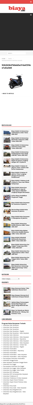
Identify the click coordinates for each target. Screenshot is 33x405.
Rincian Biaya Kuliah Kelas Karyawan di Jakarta (19, 210)
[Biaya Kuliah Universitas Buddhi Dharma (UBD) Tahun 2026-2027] (7, 225)
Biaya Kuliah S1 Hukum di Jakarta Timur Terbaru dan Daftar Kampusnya (20, 167)
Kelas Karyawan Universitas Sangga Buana (15, 362)
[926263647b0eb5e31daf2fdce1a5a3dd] (16, 90)
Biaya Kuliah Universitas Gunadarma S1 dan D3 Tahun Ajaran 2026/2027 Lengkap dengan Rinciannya (20, 190)
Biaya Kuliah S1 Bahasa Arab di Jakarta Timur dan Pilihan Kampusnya (20, 182)
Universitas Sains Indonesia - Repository (14, 339)
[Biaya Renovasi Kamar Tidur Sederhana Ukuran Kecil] (7, 290)
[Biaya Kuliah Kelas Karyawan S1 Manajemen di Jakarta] (7, 218)
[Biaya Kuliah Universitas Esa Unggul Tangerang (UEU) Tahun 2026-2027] (7, 246)
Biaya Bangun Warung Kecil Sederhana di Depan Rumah (20, 296)
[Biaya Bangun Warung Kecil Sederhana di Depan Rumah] (7, 297)
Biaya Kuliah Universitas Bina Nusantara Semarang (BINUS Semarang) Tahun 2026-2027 (19, 267)
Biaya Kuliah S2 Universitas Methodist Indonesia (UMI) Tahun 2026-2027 (19, 139)
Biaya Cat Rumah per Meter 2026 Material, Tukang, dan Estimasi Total (20, 311)
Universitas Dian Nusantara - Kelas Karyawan (16, 333)
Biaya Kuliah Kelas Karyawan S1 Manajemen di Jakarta (20, 217)
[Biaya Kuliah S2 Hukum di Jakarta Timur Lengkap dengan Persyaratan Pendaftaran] (7, 174)
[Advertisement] (16, 34)
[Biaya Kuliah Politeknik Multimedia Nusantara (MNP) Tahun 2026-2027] (7, 239)
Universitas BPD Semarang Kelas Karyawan (15, 374)
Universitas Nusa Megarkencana (12, 390)
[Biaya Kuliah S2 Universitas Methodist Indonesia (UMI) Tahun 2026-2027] (7, 140)
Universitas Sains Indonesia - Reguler (13, 347)
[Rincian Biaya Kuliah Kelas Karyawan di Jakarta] (7, 211)
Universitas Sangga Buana (10, 360)
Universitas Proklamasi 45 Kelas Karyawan (15, 378)
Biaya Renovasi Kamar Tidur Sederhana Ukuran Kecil (20, 289)
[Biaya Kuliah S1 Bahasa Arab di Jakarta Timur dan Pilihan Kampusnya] (7, 182)
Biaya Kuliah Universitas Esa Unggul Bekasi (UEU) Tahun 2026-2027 (20, 252)
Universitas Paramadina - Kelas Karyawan (15, 354)
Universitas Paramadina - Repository (13, 350)
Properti (5, 282)
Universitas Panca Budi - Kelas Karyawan (14, 388)
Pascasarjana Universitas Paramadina (14, 358)
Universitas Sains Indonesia (11, 335)
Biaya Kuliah (6, 125)
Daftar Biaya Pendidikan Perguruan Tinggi (19, 196)
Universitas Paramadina (10, 349)
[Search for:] (16, 53)
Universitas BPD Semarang (10, 372)
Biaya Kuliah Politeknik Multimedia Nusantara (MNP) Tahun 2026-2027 (18, 239)
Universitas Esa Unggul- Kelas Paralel (13, 370)
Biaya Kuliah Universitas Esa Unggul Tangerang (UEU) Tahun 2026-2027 (20, 246)
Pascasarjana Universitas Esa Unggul (13, 366)
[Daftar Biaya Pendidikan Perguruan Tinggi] (7, 197)
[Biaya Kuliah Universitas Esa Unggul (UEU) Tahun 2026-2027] (7, 259)
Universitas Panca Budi (9, 386)
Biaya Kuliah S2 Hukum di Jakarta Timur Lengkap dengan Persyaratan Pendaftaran (19, 175)
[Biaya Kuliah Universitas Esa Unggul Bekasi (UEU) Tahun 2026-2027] (7, 252)
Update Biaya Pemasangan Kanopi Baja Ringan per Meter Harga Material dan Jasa (20, 304)
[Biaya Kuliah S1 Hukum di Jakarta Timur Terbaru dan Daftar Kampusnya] (7, 166)
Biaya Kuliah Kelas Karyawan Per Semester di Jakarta (20, 203)
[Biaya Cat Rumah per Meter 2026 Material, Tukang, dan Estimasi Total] (7, 312)
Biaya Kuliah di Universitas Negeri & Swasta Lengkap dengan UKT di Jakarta (19, 160)
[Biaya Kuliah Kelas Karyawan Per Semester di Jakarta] (7, 204)
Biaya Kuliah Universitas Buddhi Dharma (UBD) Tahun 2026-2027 (20, 225)
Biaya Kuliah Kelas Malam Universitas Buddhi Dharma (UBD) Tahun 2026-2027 (20, 232)
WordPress (22, 404)
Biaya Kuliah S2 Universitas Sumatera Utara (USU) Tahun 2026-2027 (19, 146)
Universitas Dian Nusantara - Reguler (13, 331)
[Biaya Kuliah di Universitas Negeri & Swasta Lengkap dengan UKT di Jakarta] (7, 160)
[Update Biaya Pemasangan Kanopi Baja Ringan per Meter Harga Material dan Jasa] (7, 304)
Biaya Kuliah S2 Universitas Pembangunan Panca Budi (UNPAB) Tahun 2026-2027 (19, 153)
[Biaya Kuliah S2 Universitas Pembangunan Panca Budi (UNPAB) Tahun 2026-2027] (7, 153)
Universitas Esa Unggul (9, 364)
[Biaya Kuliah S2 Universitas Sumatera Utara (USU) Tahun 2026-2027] (7, 147)
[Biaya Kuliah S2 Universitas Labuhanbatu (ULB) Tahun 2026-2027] (7, 133)
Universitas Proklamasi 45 (10, 376)
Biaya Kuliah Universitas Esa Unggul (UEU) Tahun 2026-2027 (20, 259)
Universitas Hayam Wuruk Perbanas (13, 380)
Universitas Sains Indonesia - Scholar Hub (15, 345)
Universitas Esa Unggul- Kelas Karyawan (14, 368)
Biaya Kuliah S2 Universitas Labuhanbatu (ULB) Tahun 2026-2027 (19, 132)
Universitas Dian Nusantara (11, 325)
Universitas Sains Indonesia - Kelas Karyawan (16, 337)
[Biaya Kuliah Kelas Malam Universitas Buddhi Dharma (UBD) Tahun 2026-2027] (7, 232)
